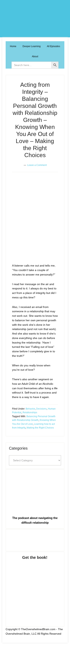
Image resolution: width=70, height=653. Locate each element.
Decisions (41, 408)
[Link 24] (35, 539)
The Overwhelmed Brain (35, 18)
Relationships (30, 412)
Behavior (30, 408)
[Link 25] (35, 589)
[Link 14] (33, 240)
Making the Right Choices (40, 427)
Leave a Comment (37, 165)
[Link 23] (35, 492)
